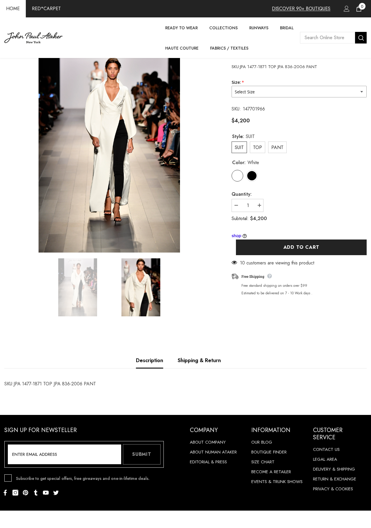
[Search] (333, 37)
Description (149, 360)
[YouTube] (45, 492)
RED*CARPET (46, 8)
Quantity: (242, 194)
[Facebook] (5, 492)
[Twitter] (56, 492)
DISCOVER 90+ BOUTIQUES (301, 8)
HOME (13, 8)
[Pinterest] (25, 492)
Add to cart (301, 247)
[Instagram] (15, 492)
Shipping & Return (199, 360)
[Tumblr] (35, 492)
